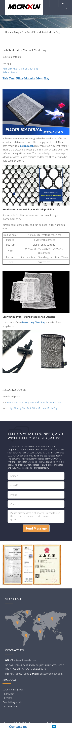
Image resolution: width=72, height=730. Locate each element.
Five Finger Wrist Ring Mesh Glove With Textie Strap (34, 402)
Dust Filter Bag (10, 706)
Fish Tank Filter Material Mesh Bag (20, 68)
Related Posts (10, 72)
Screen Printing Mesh (14, 689)
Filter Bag (7, 698)
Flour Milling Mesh (12, 702)
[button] (7, 64)
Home (8, 32)
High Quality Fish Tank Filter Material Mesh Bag (33, 408)
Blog (16, 32)
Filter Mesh (8, 693)
